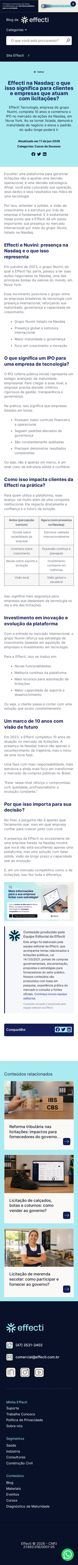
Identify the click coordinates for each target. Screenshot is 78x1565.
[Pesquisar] (69, 40)
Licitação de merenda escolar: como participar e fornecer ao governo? (34, 1279)
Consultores (15, 1457)
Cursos (11, 1500)
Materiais (13, 1488)
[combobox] (36, 40)
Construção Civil (19, 1463)
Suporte (12, 1408)
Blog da (12, 20)
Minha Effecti (16, 1402)
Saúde (11, 1445)
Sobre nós (14, 1426)
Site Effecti (15, 55)
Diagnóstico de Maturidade (28, 1506)
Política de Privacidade (24, 1420)
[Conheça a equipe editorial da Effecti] (14, 936)
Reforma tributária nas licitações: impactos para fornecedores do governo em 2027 (33, 1134)
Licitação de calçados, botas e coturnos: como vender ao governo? (31, 1205)
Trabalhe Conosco (20, 1414)
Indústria (13, 1451)
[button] (33, 154)
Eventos (12, 1494)
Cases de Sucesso (48, 146)
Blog (9, 1482)
